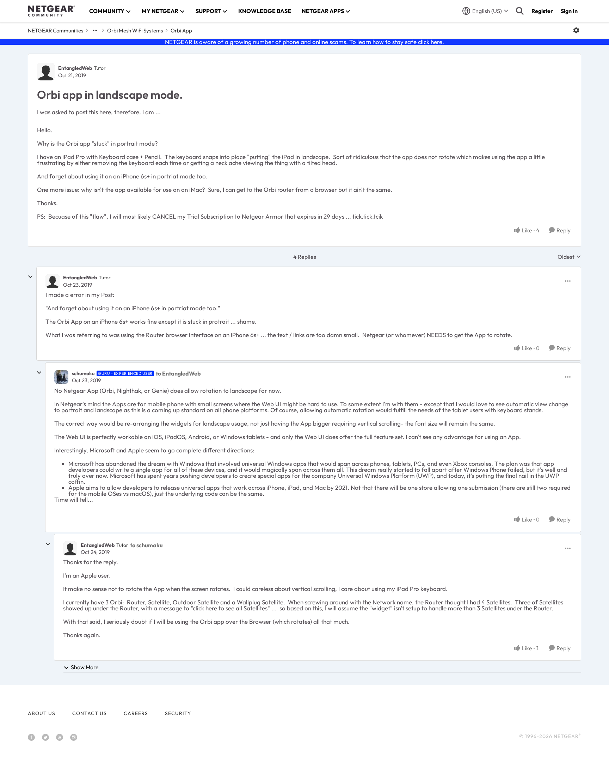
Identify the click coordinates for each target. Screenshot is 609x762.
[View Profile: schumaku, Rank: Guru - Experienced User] (61, 377)
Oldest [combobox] (569, 257)
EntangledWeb (75, 68)
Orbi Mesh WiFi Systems (135, 30)
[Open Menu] (576, 30)
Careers (136, 713)
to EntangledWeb (178, 373)
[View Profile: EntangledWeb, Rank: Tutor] (46, 71)
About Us (41, 713)
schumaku (83, 373)
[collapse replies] (30, 277)
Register (542, 10)
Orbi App (181, 30)
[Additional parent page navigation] (95, 30)
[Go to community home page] (51, 11)
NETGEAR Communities (55, 30)
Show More (85, 667)
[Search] (520, 11)
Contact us (89, 713)
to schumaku (146, 545)
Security (178, 713)
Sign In (569, 10)
